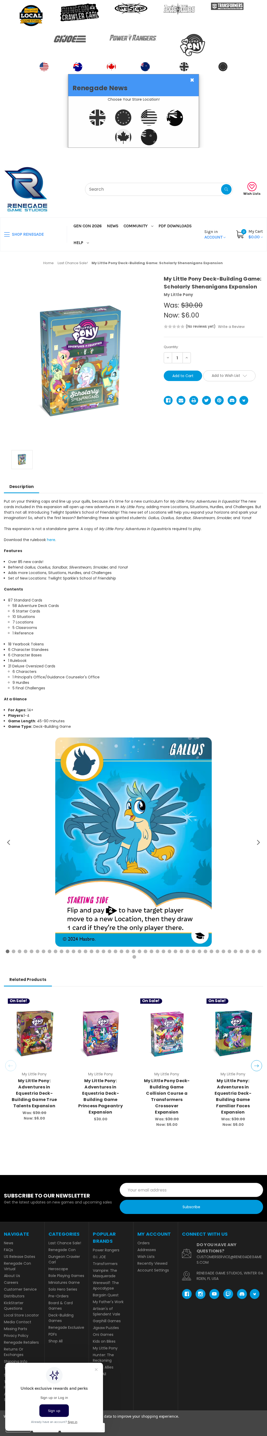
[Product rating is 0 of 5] (174, 327)
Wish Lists (251, 193)
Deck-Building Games (61, 1318)
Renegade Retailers (21, 1342)
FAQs (8, 1249)
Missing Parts (15, 1328)
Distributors (14, 1296)
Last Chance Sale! (64, 1243)
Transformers (105, 1263)
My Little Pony (105, 1348)
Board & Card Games (60, 1305)
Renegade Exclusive (66, 1327)
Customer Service (20, 1289)
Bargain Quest (106, 1295)
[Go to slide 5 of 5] (10, 1065)
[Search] (226, 189)
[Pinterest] (219, 400)
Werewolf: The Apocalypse (106, 1285)
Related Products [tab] (27, 979)
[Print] (193, 400)
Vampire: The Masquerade (105, 1273)
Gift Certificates (241, 154)
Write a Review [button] (231, 326)
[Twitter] (206, 400)
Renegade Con (62, 1249)
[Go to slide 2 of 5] (256, 1065)
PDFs (52, 1334)
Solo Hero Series (62, 1289)
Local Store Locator (21, 1315)
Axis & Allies (103, 1367)
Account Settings (153, 1270)
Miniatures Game (64, 1282)
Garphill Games (107, 1321)
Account (213, 234)
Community (136, 225)
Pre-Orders (58, 1296)
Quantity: (171, 346)
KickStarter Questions (13, 1305)
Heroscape (58, 1269)
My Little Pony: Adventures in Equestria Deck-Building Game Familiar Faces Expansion (233, 1096)
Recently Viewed (152, 1263)
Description (21, 486)
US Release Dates (19, 1256)
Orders (143, 1243)
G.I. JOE (99, 1256)
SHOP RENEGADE (27, 234)
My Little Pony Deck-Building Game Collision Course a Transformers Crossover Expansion (167, 1096)
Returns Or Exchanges (13, 1352)
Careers (11, 1282)
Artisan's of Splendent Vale (106, 1311)
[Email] (181, 400)
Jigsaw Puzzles (106, 1327)
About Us (12, 1275)
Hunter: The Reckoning (103, 1357)
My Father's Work (108, 1301)
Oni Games (103, 1334)
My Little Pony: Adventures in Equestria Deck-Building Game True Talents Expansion (34, 1093)
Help (79, 242)
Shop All (55, 1341)
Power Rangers (106, 1250)
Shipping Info (15, 1361)
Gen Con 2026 (88, 225)
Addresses (146, 1249)
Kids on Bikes (104, 1341)
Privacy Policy (16, 1335)
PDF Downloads (175, 225)
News (112, 225)
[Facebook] (168, 400)
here (51, 539)
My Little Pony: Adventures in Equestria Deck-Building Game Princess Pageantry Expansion (100, 1096)
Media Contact (17, 1322)
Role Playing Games (66, 1275)
